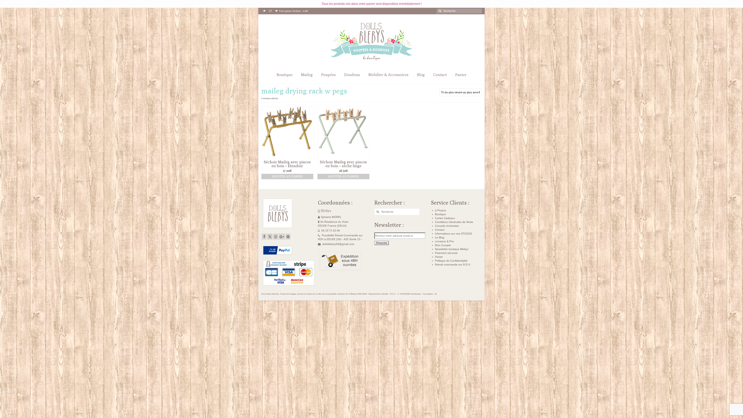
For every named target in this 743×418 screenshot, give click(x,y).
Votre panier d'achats (293, 10)
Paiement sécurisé (446, 252)
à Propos (440, 210)
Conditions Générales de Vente (454, 222)
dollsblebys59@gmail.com (338, 244)
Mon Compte (443, 245)
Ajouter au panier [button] (287, 176)
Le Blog (439, 237)
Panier (439, 256)
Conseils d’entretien (447, 225)
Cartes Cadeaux (445, 218)
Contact (439, 229)
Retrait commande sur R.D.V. (453, 264)
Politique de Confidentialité (451, 260)
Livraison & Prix (444, 241)
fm (436, 294)
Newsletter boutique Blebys (451, 249)
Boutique (440, 214)
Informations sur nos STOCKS (453, 233)
